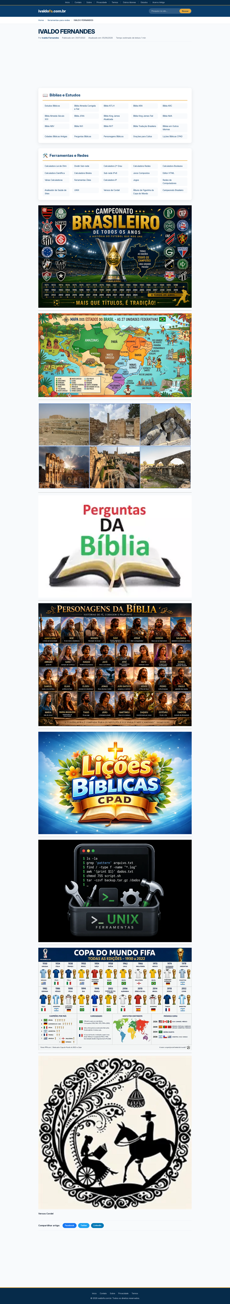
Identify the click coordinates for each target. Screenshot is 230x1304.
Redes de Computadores (169, 182)
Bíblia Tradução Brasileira (144, 126)
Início (67, 2)
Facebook (69, 1225)
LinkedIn (97, 1225)
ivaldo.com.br (52, 11)
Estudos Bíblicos (52, 106)
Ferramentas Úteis (82, 180)
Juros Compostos (141, 173)
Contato (78, 2)
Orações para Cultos (142, 136)
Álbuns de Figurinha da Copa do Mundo (143, 192)
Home (41, 20)
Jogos (136, 180)
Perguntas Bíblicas (82, 136)
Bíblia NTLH (109, 106)
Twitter (84, 1225)
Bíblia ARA (138, 106)
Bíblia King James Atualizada (112, 117)
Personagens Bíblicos (114, 136)
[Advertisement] (115, 65)
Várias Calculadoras (54, 180)
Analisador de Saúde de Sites (55, 192)
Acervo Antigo (159, 2)
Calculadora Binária (83, 173)
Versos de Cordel (112, 190)
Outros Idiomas (129, 2)
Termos (115, 2)
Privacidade (102, 2)
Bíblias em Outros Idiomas (171, 128)
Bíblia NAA (167, 116)
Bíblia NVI (78, 126)
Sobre (89, 2)
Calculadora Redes (142, 166)
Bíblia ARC (167, 106)
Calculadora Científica (55, 173)
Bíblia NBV (49, 126)
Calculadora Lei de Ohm (56, 166)
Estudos (144, 2)
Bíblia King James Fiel (143, 116)
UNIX (76, 190)
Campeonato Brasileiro (173, 190)
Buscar (185, 11)
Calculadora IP (110, 180)
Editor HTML (168, 173)
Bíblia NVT (108, 126)
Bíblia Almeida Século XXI (54, 117)
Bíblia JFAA (79, 116)
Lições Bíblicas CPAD (172, 136)
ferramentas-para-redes (59, 20)
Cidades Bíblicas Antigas (56, 136)
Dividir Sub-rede (81, 166)
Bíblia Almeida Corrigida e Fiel (85, 107)
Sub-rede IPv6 (110, 173)
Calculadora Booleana (172, 166)
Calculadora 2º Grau (113, 166)
